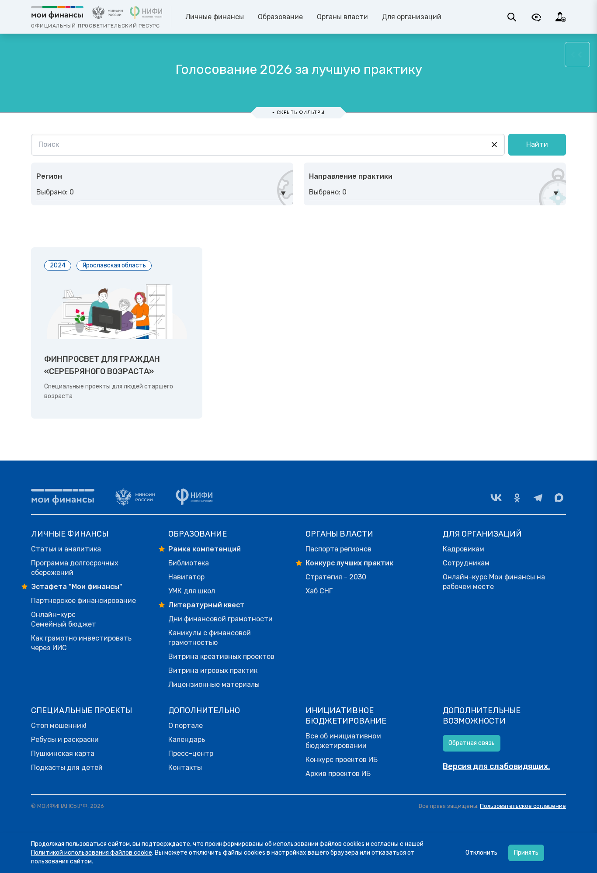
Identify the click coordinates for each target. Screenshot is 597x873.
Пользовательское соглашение (523, 806)
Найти (537, 144)
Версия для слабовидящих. (496, 766)
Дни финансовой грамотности (220, 619)
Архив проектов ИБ (338, 773)
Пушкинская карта (62, 753)
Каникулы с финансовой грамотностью (209, 638)
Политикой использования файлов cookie (91, 852)
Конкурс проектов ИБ (341, 759)
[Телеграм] (538, 498)
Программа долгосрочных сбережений (74, 568)
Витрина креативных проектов (221, 656)
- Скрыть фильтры (298, 112)
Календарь (186, 739)
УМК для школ (191, 591)
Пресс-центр (190, 753)
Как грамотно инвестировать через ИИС (81, 643)
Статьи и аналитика (66, 549)
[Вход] (560, 17)
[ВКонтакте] (496, 498)
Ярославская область (114, 265)
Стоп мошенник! (59, 725)
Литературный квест (206, 605)
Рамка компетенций (204, 549)
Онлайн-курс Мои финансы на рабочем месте (494, 582)
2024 (58, 265)
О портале (185, 725)
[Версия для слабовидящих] (536, 17)
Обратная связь (471, 743)
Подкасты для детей (67, 767)
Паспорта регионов (338, 549)
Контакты (185, 767)
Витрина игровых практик (212, 670)
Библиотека (188, 563)
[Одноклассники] (517, 498)
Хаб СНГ (319, 591)
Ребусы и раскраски (65, 739)
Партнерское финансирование (83, 600)
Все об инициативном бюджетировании (343, 741)
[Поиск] (512, 17)
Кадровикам (463, 549)
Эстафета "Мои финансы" (76, 586)
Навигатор (186, 577)
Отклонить (481, 852)
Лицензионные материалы (214, 684)
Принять (526, 852)
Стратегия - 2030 (335, 577)
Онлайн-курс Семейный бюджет (63, 619)
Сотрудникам (466, 563)
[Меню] (577, 54)
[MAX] (559, 498)
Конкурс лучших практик (349, 563)
